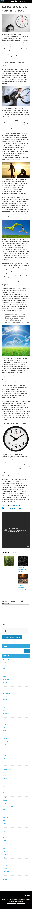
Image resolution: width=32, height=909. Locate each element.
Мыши (4, 758)
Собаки (4, 846)
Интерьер (5, 716)
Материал (5, 741)
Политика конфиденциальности (16, 903)
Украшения (5, 854)
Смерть (4, 840)
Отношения (5, 781)
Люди (4, 736)
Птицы (4, 820)
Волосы (5, 676)
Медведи (5, 744)
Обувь (4, 772)
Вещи (4, 668)
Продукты (5, 815)
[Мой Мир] (19, 505)
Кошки (4, 721)
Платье (4, 792)
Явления (5, 879)
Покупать (5, 800)
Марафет (5, 738)
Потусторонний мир (8, 806)
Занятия (5, 699)
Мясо (4, 761)
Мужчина (5, 752)
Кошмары (5, 724)
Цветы (4, 862)
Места (4, 747)
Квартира (5, 719)
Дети (4, 688)
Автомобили (6, 659)
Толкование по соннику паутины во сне (9, 570)
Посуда (4, 803)
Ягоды (4, 882)
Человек (5, 868)
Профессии (5, 817)
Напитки (5, 764)
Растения (5, 826)
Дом (4, 690)
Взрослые (5, 671)
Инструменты (6, 713)
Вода (4, 674)
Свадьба (5, 834)
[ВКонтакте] (14, 505)
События (5, 848)
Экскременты (6, 871)
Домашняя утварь (7, 693)
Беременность (6, 662)
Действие (5, 682)
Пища (4, 789)
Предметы (5, 812)
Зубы (4, 710)
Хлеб (4, 860)
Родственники (6, 829)
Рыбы (4, 831)
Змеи (4, 707)
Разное (4, 823)
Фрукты (4, 857)
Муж (4, 750)
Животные (5, 696)
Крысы (4, 730)
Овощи (4, 775)
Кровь (4, 727)
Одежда (5, 778)
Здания (4, 702)
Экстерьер (5, 874)
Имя (3, 624)
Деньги (4, 685)
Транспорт (5, 851)
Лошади (5, 733)
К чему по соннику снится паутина (23, 569)
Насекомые (5, 767)
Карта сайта (27, 895)
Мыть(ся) (5, 755)
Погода (4, 795)
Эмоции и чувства (7, 877)
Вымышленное (6, 679)
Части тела (5, 865)
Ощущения (5, 783)
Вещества (5, 665)
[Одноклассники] (18, 505)
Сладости (5, 837)
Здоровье (5, 705)
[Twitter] (16, 505)
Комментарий (7, 603)
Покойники (5, 798)
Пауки (4, 786)
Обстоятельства (7, 769)
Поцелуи (5, 809)
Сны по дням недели (8, 843)
